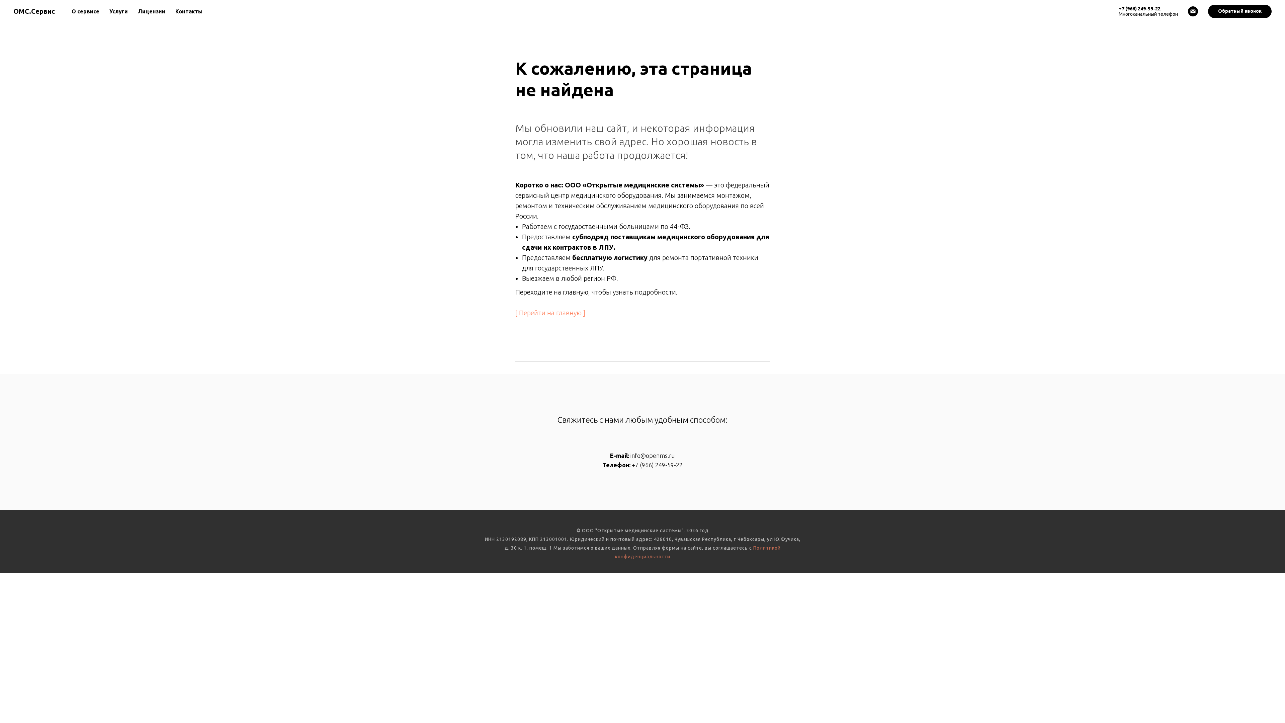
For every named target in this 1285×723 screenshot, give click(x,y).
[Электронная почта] (1193, 11)
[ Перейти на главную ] (550, 313)
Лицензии (151, 11)
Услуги (118, 11)
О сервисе (85, 11)
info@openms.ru (652, 455)
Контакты (188, 11)
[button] (1240, 11)
